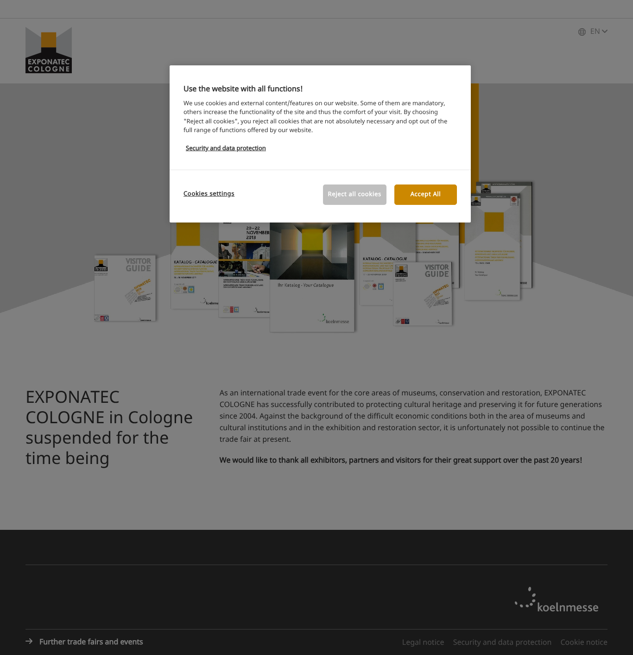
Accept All (426, 194)
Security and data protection (226, 148)
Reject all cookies (354, 194)
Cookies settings (209, 194)
